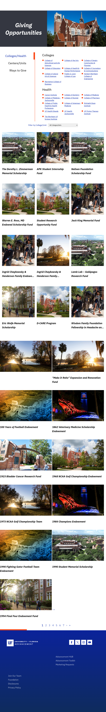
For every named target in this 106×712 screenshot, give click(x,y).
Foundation (13, 679)
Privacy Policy (14, 687)
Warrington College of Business (53, 83)
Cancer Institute (51, 95)
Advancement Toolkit (65, 660)
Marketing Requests (65, 664)
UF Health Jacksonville (69, 112)
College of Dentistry (71, 95)
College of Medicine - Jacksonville (53, 99)
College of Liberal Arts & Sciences (51, 75)
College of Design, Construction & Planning (91, 62)
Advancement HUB (64, 656)
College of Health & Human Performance (72, 69)
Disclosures (13, 683)
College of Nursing (71, 98)
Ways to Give (17, 70)
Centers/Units (17, 63)
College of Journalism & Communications (92, 69)
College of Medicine (91, 95)
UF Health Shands (51, 111)
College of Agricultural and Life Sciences (52, 62)
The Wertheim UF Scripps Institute (51, 118)
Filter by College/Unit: (37, 125)
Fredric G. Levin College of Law (70, 75)
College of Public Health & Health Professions (51, 105)
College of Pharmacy (92, 98)
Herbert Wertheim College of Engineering (91, 76)
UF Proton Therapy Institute (91, 112)
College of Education (52, 68)
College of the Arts (71, 60)
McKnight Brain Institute (89, 104)
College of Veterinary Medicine (72, 104)
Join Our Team (14, 675)
